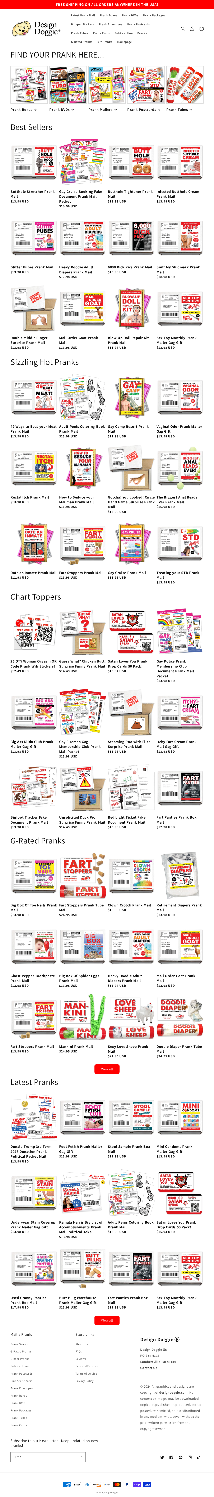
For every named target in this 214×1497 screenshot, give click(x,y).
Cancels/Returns (86, 1366)
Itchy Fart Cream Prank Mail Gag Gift (177, 744)
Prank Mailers (100, 109)
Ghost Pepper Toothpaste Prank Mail (32, 978)
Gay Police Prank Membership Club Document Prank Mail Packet (175, 668)
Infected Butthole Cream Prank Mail (178, 194)
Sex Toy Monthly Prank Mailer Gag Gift (177, 340)
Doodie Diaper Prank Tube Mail (179, 1049)
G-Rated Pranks (20, 1351)
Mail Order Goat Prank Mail (78, 340)
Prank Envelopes (21, 1388)
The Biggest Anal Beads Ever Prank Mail (177, 499)
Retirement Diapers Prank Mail (179, 907)
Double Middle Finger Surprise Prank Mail (29, 340)
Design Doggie (111, 1492)
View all (107, 1069)
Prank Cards (18, 1425)
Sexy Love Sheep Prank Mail (128, 1049)
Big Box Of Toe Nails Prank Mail (33, 907)
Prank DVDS (18, 1403)
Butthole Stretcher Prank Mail (32, 194)
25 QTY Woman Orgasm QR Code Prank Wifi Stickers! (33, 663)
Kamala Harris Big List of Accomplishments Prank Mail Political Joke (81, 1227)
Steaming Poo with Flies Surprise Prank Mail (129, 744)
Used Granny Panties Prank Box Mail (28, 1300)
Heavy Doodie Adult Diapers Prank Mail (76, 269)
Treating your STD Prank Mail (178, 575)
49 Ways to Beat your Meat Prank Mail (33, 429)
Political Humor (21, 1366)
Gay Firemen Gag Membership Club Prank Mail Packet (80, 746)
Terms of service (86, 1373)
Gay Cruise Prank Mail (127, 572)
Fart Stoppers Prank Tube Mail (81, 907)
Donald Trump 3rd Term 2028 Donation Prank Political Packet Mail (31, 1151)
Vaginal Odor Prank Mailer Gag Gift (179, 429)
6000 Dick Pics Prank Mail (130, 267)
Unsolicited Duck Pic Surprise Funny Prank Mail (82, 819)
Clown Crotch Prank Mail (129, 905)
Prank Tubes (177, 109)
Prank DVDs (59, 109)
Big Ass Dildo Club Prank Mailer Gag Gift (31, 744)
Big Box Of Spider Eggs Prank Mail (79, 978)
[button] (183, 28)
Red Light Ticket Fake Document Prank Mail (127, 819)
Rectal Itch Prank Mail (29, 497)
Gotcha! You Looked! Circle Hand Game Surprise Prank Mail (131, 502)
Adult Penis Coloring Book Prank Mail (82, 429)
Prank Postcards (141, 109)
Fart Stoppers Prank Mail (81, 572)
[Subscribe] (80, 1457)
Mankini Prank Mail (76, 1046)
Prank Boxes (21, 109)
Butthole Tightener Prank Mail (130, 194)
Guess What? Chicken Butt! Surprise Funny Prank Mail (82, 663)
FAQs (78, 1351)
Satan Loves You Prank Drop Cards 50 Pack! (128, 663)
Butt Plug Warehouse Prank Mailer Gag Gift (78, 1300)
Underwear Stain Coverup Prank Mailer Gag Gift (32, 1224)
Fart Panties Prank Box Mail (176, 819)
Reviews (80, 1359)
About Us (81, 1344)
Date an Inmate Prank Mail (33, 572)
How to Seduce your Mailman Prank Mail (76, 499)
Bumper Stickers (21, 1381)
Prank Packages (20, 1410)
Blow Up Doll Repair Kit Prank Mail (128, 340)
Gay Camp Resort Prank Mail (128, 429)
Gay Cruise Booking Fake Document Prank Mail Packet (80, 196)
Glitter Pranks (19, 1359)
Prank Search (19, 1344)
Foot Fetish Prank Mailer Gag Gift (80, 1149)
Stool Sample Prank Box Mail (129, 1149)
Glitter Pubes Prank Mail (31, 267)
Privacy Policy (84, 1381)
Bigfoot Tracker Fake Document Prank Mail (29, 819)
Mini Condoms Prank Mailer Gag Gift (175, 1149)
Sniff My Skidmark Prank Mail (178, 269)
